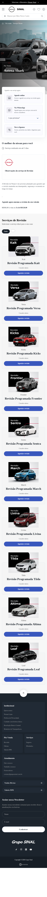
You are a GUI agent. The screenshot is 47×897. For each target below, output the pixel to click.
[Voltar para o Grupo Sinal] (3, 2)
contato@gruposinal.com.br (14, 803)
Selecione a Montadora (24, 2)
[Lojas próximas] (23, 118)
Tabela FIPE (8, 779)
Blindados (30, 775)
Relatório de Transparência (14, 758)
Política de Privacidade (12, 747)
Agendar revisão (24, 276)
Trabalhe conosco (10, 796)
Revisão (7, 771)
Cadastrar (23, 858)
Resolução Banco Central (13, 754)
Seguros (29, 771)
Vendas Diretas (10, 812)
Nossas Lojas (9, 743)
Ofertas (7, 775)
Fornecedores (9, 800)
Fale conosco (9, 792)
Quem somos (9, 740)
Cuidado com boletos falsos (14, 751)
